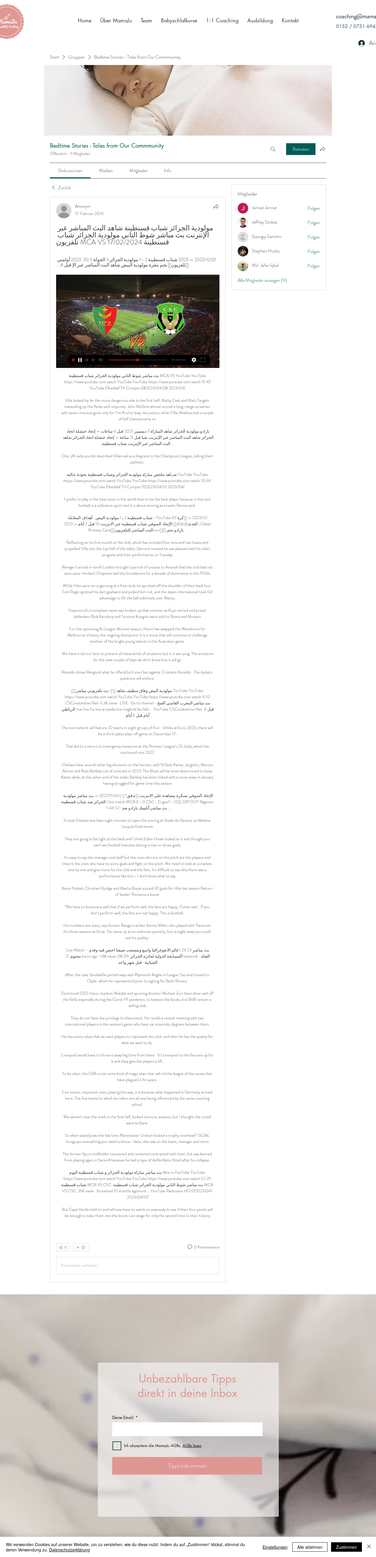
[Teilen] (215, 206)
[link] (70, 170)
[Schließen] (368, 1547)
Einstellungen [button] (275, 1547)
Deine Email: (123, 1418)
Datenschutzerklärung (69, 1550)
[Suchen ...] (272, 149)
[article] (138, 740)
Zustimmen (346, 1547)
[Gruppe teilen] (322, 148)
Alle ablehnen (310, 1547)
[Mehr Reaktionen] (80, 1247)
